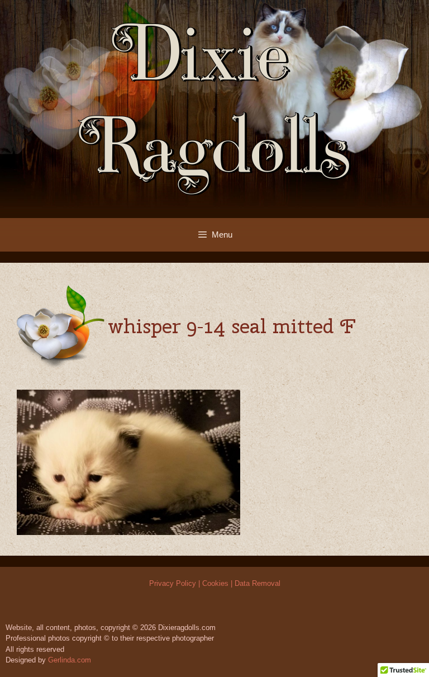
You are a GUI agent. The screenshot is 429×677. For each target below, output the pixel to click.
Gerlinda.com (69, 660)
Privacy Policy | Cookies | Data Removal (214, 583)
